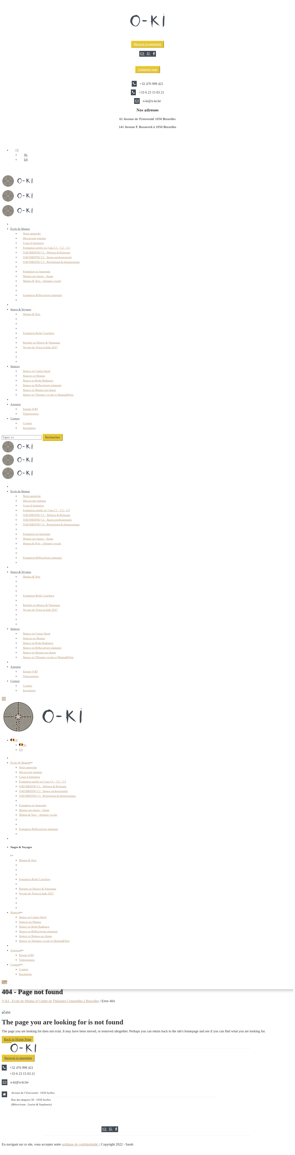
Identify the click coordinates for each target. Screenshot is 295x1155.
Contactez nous (147, 69)
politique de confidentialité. (80, 1144)
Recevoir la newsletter (147, 44)
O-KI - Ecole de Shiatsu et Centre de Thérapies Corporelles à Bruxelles (50, 1001)
